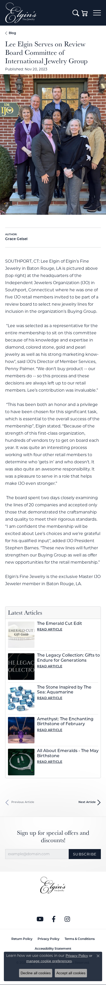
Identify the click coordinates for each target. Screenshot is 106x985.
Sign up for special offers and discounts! (53, 836)
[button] (76, 13)
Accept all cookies (70, 973)
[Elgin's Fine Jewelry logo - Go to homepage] (36, 13)
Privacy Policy (48, 939)
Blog (12, 33)
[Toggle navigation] (97, 12)
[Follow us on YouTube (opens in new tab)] (40, 919)
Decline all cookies (36, 973)
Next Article (87, 802)
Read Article (49, 629)
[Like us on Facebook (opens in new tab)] (54, 919)
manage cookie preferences (49, 961)
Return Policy (21, 939)
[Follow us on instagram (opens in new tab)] (67, 919)
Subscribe (84, 854)
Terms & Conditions (80, 939)
